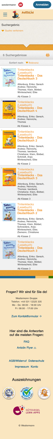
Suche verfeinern (14, 30)
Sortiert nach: (16, 62)
